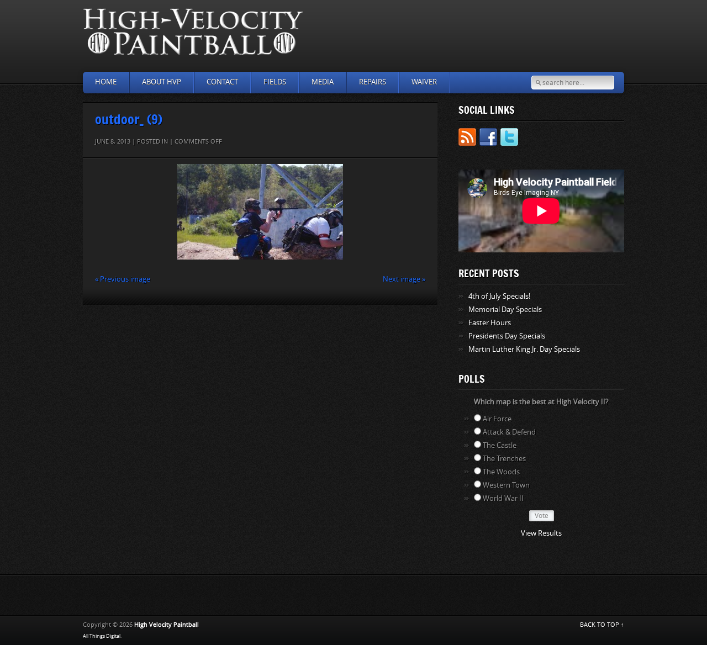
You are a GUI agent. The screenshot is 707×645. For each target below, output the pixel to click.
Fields (274, 82)
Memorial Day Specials (505, 309)
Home (106, 82)
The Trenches (504, 458)
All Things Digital (101, 636)
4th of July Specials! (499, 296)
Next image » (404, 279)
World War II (503, 498)
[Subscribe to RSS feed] (467, 139)
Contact (222, 82)
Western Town (506, 485)
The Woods (501, 472)
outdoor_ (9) (128, 119)
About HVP (161, 82)
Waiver (424, 82)
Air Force (497, 419)
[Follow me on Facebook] (488, 139)
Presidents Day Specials (506, 336)
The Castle (499, 445)
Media (323, 82)
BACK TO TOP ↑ (602, 624)
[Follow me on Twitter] (509, 139)
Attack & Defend (509, 432)
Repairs (372, 82)
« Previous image (122, 279)
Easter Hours (489, 323)
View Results (541, 533)
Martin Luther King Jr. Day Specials (524, 349)
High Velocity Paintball (166, 624)
